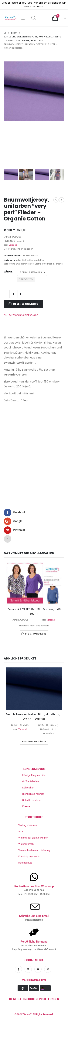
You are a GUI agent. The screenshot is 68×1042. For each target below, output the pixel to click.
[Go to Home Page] (5, 33)
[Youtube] (38, 969)
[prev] (56, 200)
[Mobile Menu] (24, 18)
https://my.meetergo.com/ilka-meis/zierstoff (34, 949)
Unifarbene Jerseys (52, 263)
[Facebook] (18, 969)
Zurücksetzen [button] (26, 279)
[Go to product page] (34, 583)
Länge (8, 271)
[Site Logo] (10, 18)
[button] (34, 18)
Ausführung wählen (34, 741)
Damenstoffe (36, 259)
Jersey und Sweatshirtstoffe (19, 263)
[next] (61, 200)
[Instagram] (47, 969)
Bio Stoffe (23, 259)
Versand (13, 245)
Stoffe (38, 263)
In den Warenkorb (25, 304)
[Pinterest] (28, 969)
